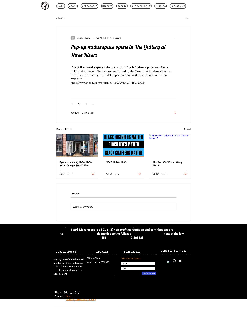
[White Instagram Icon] (174, 260)
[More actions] (174, 38)
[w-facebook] (168, 262)
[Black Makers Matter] (123, 145)
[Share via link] (93, 104)
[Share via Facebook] (72, 104)
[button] (187, 18)
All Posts (60, 18)
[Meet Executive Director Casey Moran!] (170, 145)
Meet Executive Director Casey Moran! (167, 164)
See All (187, 128)
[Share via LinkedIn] (86, 104)
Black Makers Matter (117, 162)
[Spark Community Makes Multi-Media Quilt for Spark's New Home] (77, 145)
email (68, 270)
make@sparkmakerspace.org (81, 299)
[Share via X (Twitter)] (79, 104)
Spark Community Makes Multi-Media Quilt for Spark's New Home (76, 164)
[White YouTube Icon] (180, 260)
